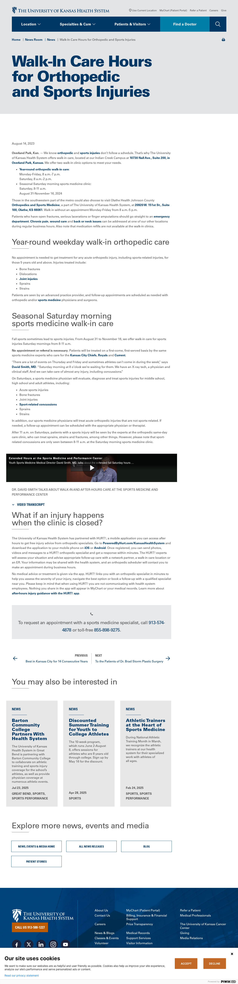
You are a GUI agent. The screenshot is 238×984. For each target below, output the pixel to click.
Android (100, 548)
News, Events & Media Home (36, 846)
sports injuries (90, 153)
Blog (146, 846)
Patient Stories (36, 861)
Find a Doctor (184, 24)
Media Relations (191, 938)
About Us (101, 910)
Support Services (138, 938)
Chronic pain (39, 221)
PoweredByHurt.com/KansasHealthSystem (134, 543)
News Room (34, 39)
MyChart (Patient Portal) (173, 10)
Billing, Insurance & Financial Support (146, 917)
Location (28, 24)
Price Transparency (139, 924)
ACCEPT (186, 963)
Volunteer (101, 943)
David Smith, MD (24, 367)
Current (120, 355)
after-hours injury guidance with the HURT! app (45, 593)
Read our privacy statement (22, 975)
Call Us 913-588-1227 (30, 927)
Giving (184, 933)
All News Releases (91, 846)
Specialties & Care (75, 24)
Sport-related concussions (38, 404)
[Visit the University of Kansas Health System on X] (28, 944)
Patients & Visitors (130, 24)
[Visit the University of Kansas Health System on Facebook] (16, 944)
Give (223, 10)
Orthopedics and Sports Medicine (36, 205)
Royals (103, 355)
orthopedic (65, 153)
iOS (87, 548)
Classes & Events (107, 938)
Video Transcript (31, 504)
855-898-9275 (107, 630)
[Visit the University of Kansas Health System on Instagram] (53, 944)
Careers (213, 10)
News (51, 39)
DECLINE (214, 963)
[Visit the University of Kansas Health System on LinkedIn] (41, 944)
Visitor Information (139, 943)
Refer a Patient (198, 10)
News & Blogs (104, 933)
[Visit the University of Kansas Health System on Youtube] (65, 944)
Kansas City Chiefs (83, 355)
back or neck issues (87, 221)
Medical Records (138, 933)
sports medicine (49, 300)
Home (16, 39)
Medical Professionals (195, 915)
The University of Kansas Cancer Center (203, 926)
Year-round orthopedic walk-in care (44, 169)
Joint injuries (28, 279)
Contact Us (102, 915)
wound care (58, 221)
